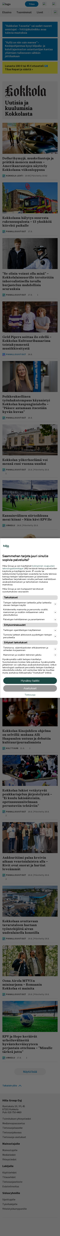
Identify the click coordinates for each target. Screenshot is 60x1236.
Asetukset (30, 688)
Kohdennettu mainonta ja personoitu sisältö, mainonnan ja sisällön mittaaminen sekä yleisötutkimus (25, 612)
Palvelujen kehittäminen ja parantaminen (24, 619)
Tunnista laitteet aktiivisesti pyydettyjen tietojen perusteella (27, 636)
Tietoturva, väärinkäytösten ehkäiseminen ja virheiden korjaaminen (25, 649)
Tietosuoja (30, 695)
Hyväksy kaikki (30, 681)
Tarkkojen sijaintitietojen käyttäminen (22, 630)
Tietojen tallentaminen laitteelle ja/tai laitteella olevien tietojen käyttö (27, 604)
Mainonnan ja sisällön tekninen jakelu (22, 654)
